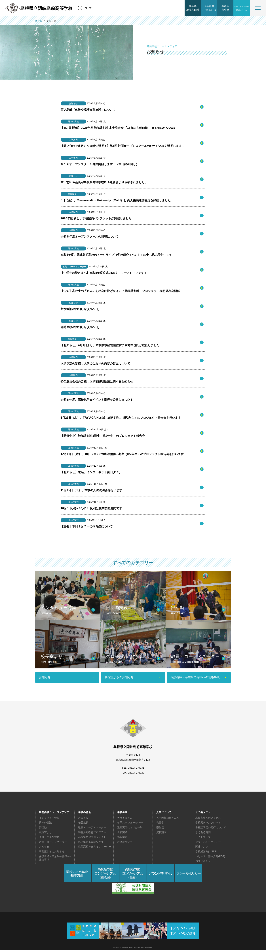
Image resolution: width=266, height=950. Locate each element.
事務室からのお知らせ (51, 851)
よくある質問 (203, 832)
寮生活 (160, 827)
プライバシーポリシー (208, 841)
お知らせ (44, 846)
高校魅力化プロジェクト (92, 837)
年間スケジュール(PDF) (130, 822)
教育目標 (83, 817)
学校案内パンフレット (208, 822)
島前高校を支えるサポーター (94, 846)
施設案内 (122, 837)
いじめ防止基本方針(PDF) (210, 856)
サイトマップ (203, 837)
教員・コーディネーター (53, 841)
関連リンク (201, 846)
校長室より (45, 832)
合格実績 (122, 832)
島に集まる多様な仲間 (91, 841)
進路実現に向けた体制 (130, 827)
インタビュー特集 (49, 817)
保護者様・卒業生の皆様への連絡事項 (55, 858)
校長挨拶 (83, 822)
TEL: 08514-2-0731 (133, 767)
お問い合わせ (203, 861)
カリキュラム (124, 817)
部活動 (43, 827)
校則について (124, 841)
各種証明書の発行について (210, 827)
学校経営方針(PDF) (206, 851)
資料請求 (161, 832)
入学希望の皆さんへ (167, 817)
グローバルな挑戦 (49, 837)
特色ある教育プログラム (92, 832)
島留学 (160, 822)
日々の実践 (45, 822)
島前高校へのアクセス (208, 817)
